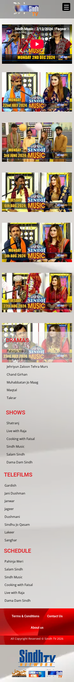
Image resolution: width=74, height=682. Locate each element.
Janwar (10, 501)
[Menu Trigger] (66, 7)
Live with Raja (16, 431)
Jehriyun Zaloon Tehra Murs (27, 366)
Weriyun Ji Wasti (19, 359)
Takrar (11, 398)
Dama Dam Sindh (20, 462)
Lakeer (9, 532)
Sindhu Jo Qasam (17, 524)
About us (37, 627)
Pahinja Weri (16, 351)
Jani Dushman (15, 493)
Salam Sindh (16, 454)
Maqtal (12, 390)
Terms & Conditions (25, 616)
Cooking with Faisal (21, 439)
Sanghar (11, 540)
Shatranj (13, 423)
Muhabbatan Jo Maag (22, 382)
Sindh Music (15, 446)
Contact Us (55, 616)
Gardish (10, 485)
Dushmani (12, 517)
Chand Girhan (17, 374)
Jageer (9, 509)
